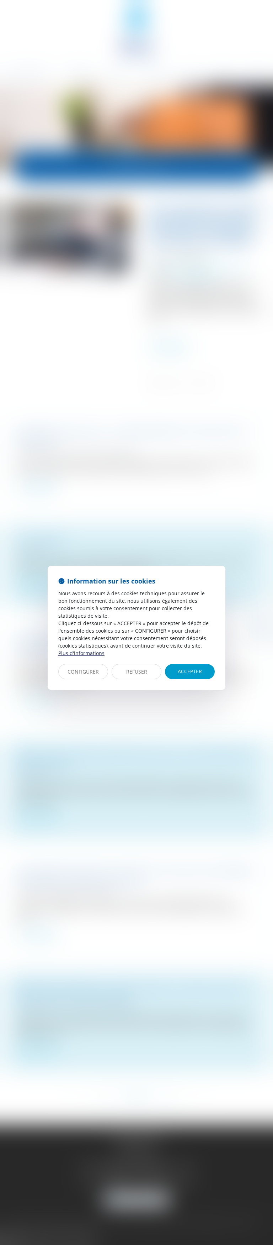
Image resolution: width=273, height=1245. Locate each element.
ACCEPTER (190, 671)
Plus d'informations (81, 653)
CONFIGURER (83, 671)
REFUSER (136, 671)
